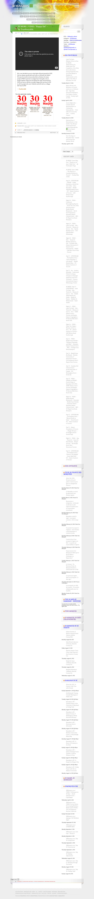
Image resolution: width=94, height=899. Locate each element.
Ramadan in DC (71, 680)
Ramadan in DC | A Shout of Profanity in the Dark (71, 743)
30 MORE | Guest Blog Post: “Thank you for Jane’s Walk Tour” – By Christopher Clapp (72, 163)
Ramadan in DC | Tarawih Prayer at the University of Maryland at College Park (72, 704)
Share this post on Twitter (32, 130)
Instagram (40, 19)
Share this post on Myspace (28, 130)
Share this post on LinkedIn (31, 130)
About (52, 13)
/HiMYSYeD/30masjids (76, 40)
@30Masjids (73, 38)
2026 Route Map (45, 13)
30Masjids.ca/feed (72, 36)
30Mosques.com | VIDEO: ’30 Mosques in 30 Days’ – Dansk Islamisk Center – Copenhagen (72, 794)
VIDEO (24, 123)
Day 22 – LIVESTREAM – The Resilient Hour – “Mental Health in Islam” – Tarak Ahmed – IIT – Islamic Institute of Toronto (72, 419)
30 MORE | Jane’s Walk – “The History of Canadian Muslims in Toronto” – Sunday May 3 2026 (72, 173)
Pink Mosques (71, 611)
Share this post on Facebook (27, 130)
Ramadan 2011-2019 (49, 19)
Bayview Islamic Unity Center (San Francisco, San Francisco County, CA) (72, 653)
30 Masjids (20, 6)
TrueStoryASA (22, 89)
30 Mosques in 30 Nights (71, 627)
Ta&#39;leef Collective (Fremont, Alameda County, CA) (72, 643)
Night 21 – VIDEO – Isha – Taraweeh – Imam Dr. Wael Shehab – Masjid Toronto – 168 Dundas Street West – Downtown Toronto (72, 442)
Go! (78, 31)
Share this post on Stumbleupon (35, 130)
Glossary (51, 16)
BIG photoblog (71, 55)
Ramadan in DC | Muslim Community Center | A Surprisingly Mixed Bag (72, 733)
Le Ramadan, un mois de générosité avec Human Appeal (72, 493)
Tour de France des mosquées (72, 473)
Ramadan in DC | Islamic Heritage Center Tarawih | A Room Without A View (72, 752)
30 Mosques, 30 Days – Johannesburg (73, 618)
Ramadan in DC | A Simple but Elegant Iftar (72, 761)
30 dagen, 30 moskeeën (69, 779)
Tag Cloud (26, 13)
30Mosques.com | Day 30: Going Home (72, 839)
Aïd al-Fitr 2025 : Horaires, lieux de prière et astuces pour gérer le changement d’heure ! (72, 481)
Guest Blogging (35, 13)
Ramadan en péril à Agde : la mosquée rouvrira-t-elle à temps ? (72, 519)
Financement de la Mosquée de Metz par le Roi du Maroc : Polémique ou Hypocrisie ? (72, 554)
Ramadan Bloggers (42, 16)
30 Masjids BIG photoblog (27, 881)
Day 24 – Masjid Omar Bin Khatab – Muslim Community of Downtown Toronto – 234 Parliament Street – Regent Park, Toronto (72, 357)
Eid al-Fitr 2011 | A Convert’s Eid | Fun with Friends (71, 686)
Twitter (26, 16)
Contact (32, 16)
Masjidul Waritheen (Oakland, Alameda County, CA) (71, 671)
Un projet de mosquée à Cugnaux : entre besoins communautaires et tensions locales (72, 530)
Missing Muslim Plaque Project (45, 22)
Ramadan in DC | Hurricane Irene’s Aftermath (71, 724)
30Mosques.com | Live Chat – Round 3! (72, 832)
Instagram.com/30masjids (50, 881)
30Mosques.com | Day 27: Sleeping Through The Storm (72, 862)
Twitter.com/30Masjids (39, 881)
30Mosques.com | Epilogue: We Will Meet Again (72, 818)
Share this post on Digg (25, 130)
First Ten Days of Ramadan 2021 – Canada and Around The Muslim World (72, 138)
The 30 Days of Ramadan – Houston (72, 600)
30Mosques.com (31, 19)
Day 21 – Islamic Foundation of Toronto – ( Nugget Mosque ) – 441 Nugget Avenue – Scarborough (72, 430)
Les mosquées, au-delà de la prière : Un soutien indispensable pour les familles (72, 588)
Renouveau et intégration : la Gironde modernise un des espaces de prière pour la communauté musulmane (72, 505)
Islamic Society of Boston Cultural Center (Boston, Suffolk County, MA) (72, 634)
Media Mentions (17, 13)
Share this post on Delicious (24, 130)
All (21, 16)
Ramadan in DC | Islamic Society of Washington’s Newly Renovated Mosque (71, 714)
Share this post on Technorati (38, 130)
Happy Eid (33, 126)
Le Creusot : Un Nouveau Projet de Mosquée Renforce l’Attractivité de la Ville (72, 566)
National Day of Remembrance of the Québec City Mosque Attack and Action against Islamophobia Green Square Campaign (72, 126)
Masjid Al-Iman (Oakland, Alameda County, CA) (71, 662)
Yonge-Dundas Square (50, 126)
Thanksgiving (40, 126)
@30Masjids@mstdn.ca (70, 47)
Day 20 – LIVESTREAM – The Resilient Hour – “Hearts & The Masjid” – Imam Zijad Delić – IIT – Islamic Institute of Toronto (72, 455)
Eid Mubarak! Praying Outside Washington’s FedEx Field (72, 694)
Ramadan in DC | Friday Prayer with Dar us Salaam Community (72, 768)
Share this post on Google (30, 130)
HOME (33, 22)
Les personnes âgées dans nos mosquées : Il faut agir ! (72, 577)
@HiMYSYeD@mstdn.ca (70, 49)
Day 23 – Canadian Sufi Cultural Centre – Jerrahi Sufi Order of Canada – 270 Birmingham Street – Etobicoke (72, 370)
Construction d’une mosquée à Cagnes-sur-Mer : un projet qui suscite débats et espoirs (72, 542)
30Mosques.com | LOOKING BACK (71, 826)
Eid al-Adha (28, 126)
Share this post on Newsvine (37, 130)
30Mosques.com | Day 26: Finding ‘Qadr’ (72, 870)
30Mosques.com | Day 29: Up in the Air (72, 846)
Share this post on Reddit (34, 130)
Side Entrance (71, 466)
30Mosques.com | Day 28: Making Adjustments (72, 854)
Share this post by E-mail (23, 130)
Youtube (27, 127)
